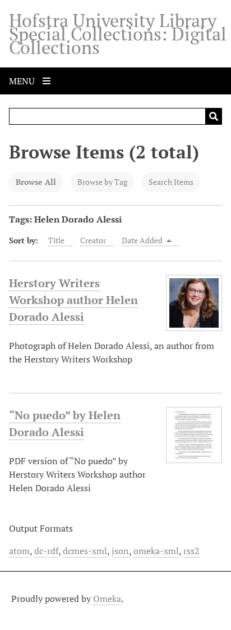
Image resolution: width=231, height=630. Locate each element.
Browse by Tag (102, 181)
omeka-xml (156, 551)
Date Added (143, 240)
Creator (93, 240)
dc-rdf (46, 551)
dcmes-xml (85, 551)
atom (19, 551)
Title (56, 240)
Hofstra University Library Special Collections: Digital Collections (118, 33)
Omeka (107, 598)
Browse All (36, 181)
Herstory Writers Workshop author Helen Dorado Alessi (73, 299)
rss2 (191, 551)
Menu (23, 81)
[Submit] (213, 116)
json (120, 551)
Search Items (171, 181)
